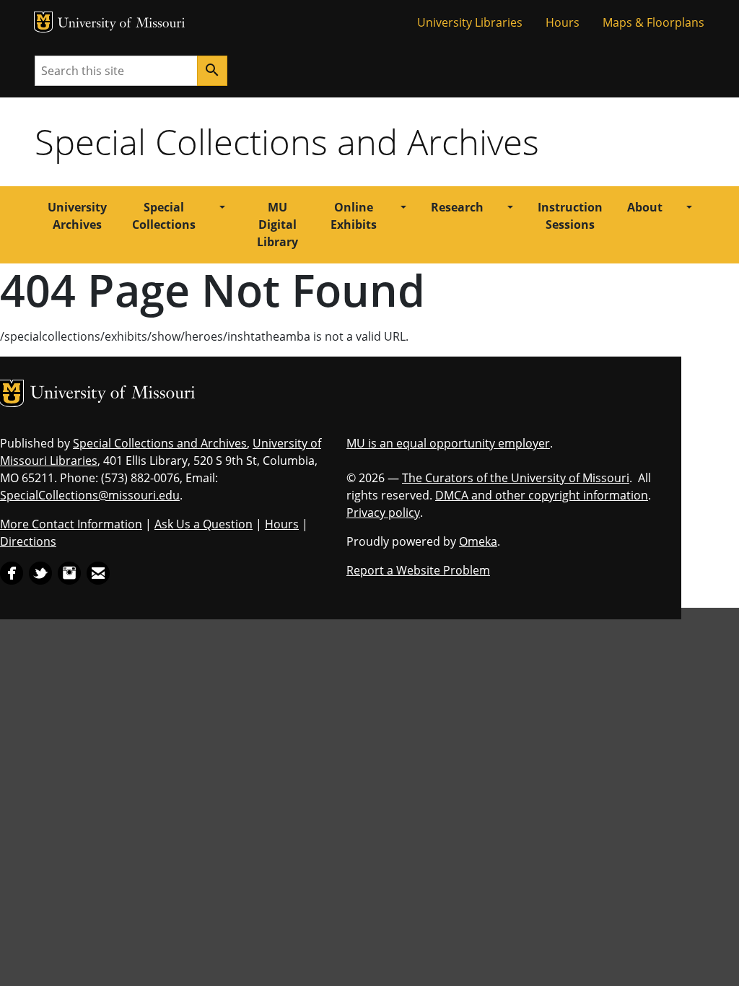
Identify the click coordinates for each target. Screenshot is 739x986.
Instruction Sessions (570, 215)
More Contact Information (71, 524)
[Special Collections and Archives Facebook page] (11, 572)
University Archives (77, 215)
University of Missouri (121, 24)
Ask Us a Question (203, 524)
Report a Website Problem (418, 570)
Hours (563, 22)
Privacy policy (383, 512)
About (645, 207)
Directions (28, 541)
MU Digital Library (277, 224)
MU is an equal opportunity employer (448, 443)
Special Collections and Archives (287, 141)
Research (457, 207)
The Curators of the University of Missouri (515, 478)
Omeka (478, 541)
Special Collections (164, 215)
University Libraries (469, 22)
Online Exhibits (354, 215)
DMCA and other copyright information (541, 495)
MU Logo (43, 22)
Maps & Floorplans (653, 22)
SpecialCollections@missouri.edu (90, 495)
